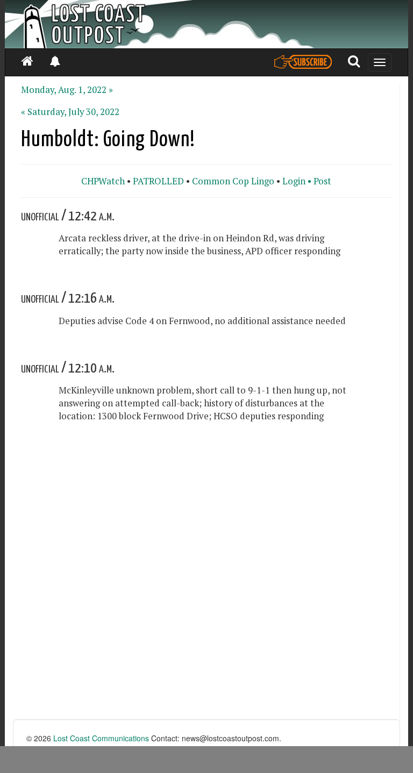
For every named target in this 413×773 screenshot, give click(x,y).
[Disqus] (206, 582)
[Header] (206, 24)
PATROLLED (158, 181)
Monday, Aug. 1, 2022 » (67, 90)
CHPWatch (103, 181)
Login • (296, 181)
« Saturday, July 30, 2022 (70, 112)
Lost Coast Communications (101, 738)
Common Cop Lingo (233, 181)
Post (322, 181)
